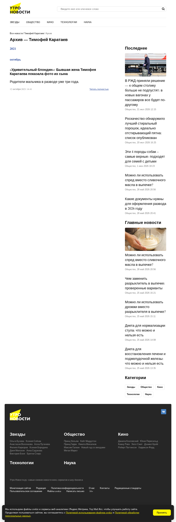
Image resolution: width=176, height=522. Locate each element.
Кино (50, 22)
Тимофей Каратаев (34, 33)
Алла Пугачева (42, 444)
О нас (92, 488)
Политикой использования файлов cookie (89, 512)
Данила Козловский (128, 441)
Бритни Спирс (34, 453)
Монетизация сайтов (20, 488)
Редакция (41, 488)
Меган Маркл (71, 450)
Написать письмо (75, 491)
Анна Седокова (34, 450)
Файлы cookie (54, 491)
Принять (162, 512)
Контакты (104, 488)
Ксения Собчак (33, 441)
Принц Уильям (71, 441)
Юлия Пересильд (149, 441)
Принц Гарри (70, 444)
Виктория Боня (17, 453)
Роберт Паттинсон (127, 447)
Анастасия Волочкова (21, 444)
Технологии (68, 22)
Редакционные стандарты (128, 488)
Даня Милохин (17, 450)
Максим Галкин (72, 447)
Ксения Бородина (39, 447)
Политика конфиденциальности (67, 488)
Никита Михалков (87, 444)
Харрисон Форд (146, 447)
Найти (163, 8)
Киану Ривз (124, 444)
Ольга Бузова (17, 441)
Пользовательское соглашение (26, 491)
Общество (33, 22)
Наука (87, 22)
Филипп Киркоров (19, 447)
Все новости (16, 33)
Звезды (14, 22)
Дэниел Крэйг (151, 444)
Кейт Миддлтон (88, 441)
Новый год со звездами (93, 447)
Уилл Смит (136, 444)
